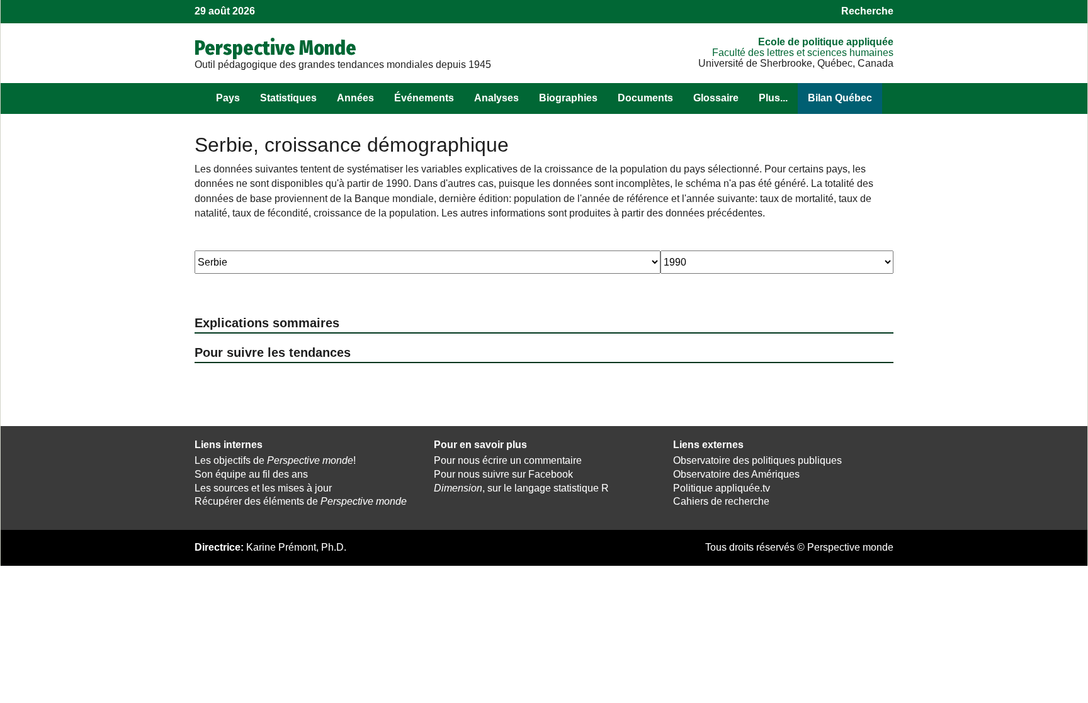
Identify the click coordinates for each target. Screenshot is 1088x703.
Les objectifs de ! (275, 460)
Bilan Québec (840, 98)
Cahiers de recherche (721, 501)
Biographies (568, 98)
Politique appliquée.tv (721, 488)
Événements (424, 98)
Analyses (496, 98)
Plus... (773, 98)
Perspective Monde (275, 48)
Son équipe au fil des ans (251, 474)
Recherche (867, 11)
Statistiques (288, 98)
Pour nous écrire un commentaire (508, 460)
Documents (645, 98)
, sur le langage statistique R (521, 488)
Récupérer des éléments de (301, 501)
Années (355, 98)
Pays (228, 98)
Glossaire (716, 98)
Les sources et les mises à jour (263, 488)
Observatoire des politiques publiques (757, 460)
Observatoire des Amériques (736, 474)
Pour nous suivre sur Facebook (503, 474)
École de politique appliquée (825, 42)
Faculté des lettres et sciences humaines (802, 52)
